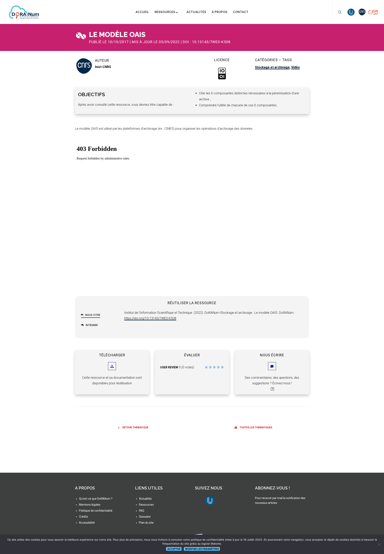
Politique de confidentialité (95, 510)
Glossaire (145, 516)
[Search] (337, 12)
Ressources (146, 504)
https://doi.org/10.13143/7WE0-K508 (150, 318)
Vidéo (295, 67)
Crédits (83, 516)
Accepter (173, 549)
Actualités (145, 498)
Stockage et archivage (272, 67)
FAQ (141, 510)
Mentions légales (89, 504)
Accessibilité (87, 522)
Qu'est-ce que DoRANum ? (95, 498)
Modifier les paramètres (202, 549)
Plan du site (146, 522)
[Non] (379, 544)
